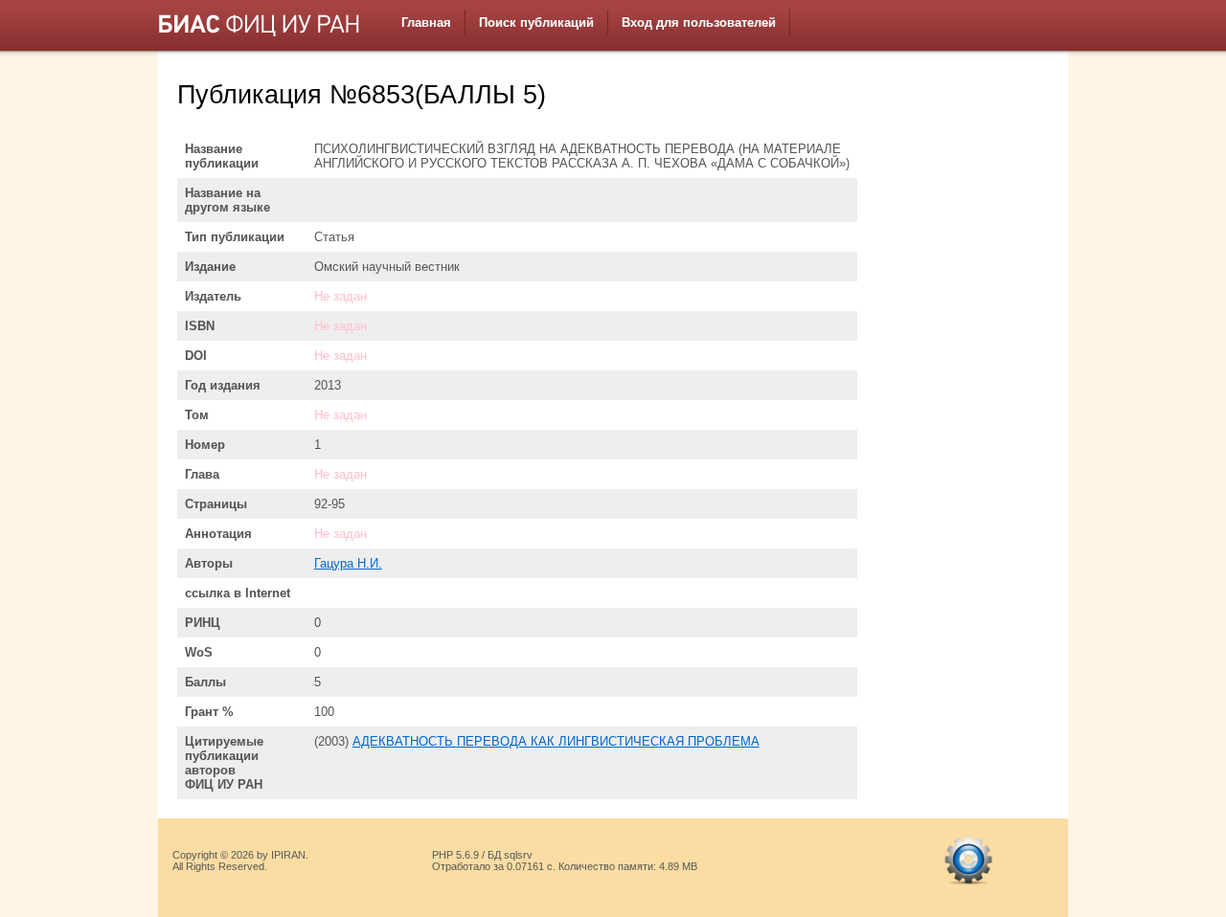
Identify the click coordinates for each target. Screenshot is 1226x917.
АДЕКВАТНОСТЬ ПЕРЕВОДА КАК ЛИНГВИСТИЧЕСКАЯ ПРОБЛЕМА (556, 741)
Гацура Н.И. (348, 563)
